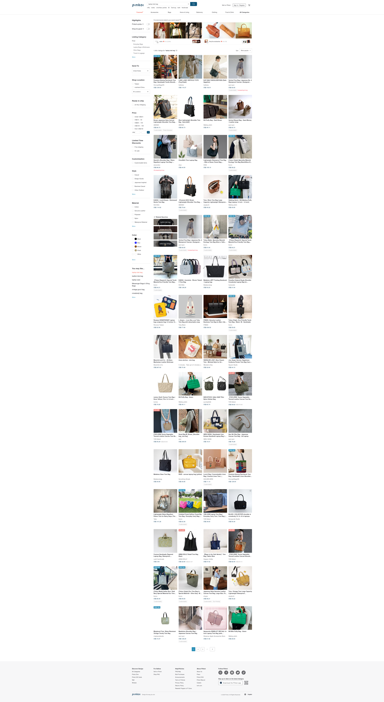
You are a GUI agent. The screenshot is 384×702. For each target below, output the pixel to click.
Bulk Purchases (179, 674)
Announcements (180, 677)
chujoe (206, 596)
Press (198, 674)
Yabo (155, 519)
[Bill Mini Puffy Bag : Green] (240, 618)
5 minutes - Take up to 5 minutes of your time (193, 365)
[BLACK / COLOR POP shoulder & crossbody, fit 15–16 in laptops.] (240, 501)
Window (134, 682)
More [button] (133, 57)
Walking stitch (208, 125)
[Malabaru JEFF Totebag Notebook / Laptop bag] (215, 267)
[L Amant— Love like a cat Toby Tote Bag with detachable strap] (190, 307)
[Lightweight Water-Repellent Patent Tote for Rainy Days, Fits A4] (165, 501)
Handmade (185, 8)
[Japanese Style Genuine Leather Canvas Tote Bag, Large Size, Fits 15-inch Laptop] (215, 578)
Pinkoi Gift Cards (137, 677)
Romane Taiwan (159, 325)
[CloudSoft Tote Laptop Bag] (190, 147)
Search (193, 4)
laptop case (136, 280)
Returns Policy (179, 685)
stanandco (157, 165)
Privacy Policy (179, 682)
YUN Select (232, 402)
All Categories (136, 671)
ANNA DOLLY (183, 559)
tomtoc (156, 402)
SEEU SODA (207, 439)
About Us (199, 671)
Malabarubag (208, 285)
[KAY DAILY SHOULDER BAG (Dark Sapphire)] (215, 67)
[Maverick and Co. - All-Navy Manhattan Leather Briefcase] (165, 347)
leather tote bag (137, 276)
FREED (206, 325)
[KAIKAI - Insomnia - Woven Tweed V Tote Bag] (190, 267)
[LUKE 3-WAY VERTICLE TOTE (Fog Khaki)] (190, 67)
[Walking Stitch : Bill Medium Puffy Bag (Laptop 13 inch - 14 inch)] (240, 187)
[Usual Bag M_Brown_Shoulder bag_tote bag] (190, 421)
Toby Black (182, 325)
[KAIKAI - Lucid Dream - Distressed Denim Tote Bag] (165, 187)
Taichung (173, 8)
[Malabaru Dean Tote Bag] (165, 461)
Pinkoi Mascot (201, 680)
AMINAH (156, 125)
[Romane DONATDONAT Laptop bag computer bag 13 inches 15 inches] (165, 307)
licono (230, 165)
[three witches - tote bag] (190, 347)
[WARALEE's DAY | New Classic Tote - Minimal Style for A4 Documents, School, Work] (215, 347)
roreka (153, 8)
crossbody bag (137, 293)
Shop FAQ (157, 674)
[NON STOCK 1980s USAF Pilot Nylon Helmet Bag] (215, 384)
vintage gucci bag (138, 289)
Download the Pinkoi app (231, 683)
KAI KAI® (156, 205)
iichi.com (199, 685)
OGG (205, 165)
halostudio (231, 285)
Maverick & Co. (158, 365)
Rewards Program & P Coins (183, 688)
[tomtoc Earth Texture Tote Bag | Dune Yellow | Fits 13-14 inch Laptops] (165, 384)
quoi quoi (231, 85)
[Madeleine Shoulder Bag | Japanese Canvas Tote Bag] (190, 618)
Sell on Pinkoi (226, 5)
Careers (199, 682)
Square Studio (233, 365)
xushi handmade (159, 559)
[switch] (141, 24)
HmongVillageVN (159, 85)
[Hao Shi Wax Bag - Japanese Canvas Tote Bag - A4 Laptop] (240, 421)
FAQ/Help (178, 671)
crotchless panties (161, 8)
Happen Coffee (208, 559)
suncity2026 (207, 402)
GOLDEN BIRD (208, 479)
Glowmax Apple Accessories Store (214, 636)
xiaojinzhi (206, 205)
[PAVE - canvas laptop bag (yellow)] (190, 461)
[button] (148, 132)
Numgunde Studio (234, 519)
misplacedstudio (159, 636)
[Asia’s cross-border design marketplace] (137, 5)
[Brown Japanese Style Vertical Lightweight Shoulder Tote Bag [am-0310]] (165, 107)
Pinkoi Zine (135, 674)
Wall (133, 680)
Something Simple (184, 479)
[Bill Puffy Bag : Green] (190, 384)
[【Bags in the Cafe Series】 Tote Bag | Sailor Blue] (215, 541)
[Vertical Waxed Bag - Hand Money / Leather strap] (240, 107)
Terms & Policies (180, 680)
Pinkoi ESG (200, 677)
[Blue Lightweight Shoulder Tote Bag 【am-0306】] (190, 107)
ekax (180, 165)
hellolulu (181, 85)
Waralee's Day (208, 365)
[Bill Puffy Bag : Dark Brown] (215, 107)
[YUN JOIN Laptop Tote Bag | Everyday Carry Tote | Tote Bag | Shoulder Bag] (215, 501)
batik (179, 8)
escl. (180, 439)
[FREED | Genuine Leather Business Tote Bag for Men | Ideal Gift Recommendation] (215, 307)
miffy (148, 8)
